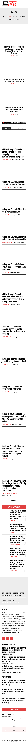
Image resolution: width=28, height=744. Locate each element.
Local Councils (6, 159)
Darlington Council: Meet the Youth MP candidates (14, 210)
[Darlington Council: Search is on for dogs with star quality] (14, 226)
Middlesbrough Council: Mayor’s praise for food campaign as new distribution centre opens (13, 153)
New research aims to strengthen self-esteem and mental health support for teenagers (17, 564)
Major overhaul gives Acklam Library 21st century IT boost (14, 80)
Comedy (15, 17)
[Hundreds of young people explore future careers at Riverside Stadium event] (5, 539)
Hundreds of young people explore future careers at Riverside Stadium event (17, 539)
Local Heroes (14, 556)
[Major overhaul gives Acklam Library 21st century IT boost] (14, 69)
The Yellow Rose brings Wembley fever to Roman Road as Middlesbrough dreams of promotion (18, 514)
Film (10, 19)
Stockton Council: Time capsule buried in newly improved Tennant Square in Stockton (13, 330)
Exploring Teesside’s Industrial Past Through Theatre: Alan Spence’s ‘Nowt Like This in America (14, 50)
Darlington (5, 187)
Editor (16, 55)
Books (9, 17)
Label (3, 493)
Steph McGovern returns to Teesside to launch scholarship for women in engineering (18, 551)
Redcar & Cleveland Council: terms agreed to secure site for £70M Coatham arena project (14, 417)
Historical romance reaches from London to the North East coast (14, 110)
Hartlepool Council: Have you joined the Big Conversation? (14, 360)
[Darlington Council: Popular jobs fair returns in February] (14, 171)
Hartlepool (5, 364)
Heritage (4, 459)
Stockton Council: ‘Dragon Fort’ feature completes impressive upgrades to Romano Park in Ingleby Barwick (13, 451)
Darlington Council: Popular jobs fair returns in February (13, 182)
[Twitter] (11, 638)
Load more (13, 500)
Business (13, 532)
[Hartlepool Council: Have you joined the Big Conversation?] (14, 348)
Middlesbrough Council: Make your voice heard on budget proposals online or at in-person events (13, 298)
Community (5, 304)
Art (4, 17)
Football (16, 19)
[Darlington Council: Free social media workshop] (14, 376)
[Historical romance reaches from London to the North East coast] (14, 98)
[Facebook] (3, 638)
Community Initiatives (16, 544)
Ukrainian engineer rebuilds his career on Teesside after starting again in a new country (18, 527)
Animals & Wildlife (7, 242)
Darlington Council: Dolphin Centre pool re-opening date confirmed (14, 266)
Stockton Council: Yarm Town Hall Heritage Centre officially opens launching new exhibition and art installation (14, 486)
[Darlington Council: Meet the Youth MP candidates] (14, 199)
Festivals (22, 17)
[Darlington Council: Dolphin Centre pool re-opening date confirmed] (14, 254)
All (18, 128)
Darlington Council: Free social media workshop (12, 387)
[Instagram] (7, 638)
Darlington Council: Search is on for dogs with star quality (14, 238)
